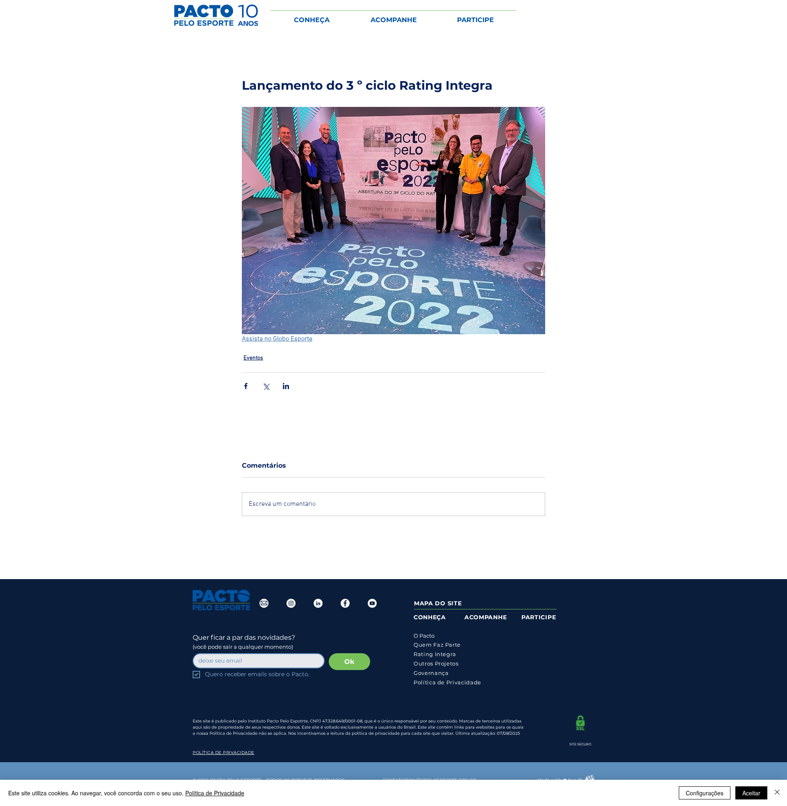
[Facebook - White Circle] (345, 603)
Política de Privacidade (214, 793)
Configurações (704, 793)
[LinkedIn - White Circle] (318, 603)
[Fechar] (777, 792)
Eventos (253, 358)
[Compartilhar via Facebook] (246, 386)
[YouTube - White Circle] (372, 603)
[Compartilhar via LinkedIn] (286, 386)
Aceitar (751, 793)
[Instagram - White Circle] (291, 603)
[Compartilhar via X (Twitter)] (266, 386)
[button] (312, 16)
